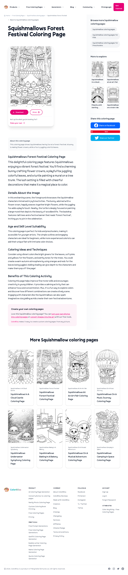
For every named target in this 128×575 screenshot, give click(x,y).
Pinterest (82, 496)
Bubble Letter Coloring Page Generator (37, 544)
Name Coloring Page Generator (36, 550)
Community (87, 7)
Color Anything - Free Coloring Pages (110, 510)
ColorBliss (15, 321)
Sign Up (105, 492)
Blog (72, 7)
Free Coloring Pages (34, 7)
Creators (56, 504)
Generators (56, 7)
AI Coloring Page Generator (39, 492)
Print (35, 112)
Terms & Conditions (61, 532)
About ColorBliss (59, 492)
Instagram (82, 500)
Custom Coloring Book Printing (37, 507)
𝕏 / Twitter (82, 504)
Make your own (16, 123)
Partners (56, 520)
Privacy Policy (58, 536)
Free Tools (33, 522)
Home (8, 15)
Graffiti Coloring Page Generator (37, 537)
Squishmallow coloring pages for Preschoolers (105, 44)
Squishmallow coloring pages (36, 15)
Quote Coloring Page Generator (37, 557)
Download (19, 112)
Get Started (119, 7)
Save (106, 132)
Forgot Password (109, 500)
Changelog (57, 516)
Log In (104, 496)
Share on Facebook (107, 125)
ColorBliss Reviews (60, 496)
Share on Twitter (107, 138)
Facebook (81, 492)
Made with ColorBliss (61, 500)
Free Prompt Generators (38, 526)
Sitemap (56, 512)
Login (109, 7)
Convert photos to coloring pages (39, 497)
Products (13, 7)
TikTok (80, 508)
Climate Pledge (59, 528)
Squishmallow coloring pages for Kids (105, 36)
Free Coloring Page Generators (36, 531)
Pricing (104, 7)
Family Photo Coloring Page (39, 502)
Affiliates (57, 524)
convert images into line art (42, 317)
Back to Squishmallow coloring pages (24, 20)
